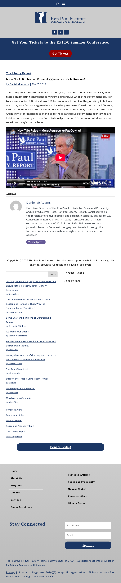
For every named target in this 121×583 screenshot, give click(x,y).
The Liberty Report (18, 73)
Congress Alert (14, 409)
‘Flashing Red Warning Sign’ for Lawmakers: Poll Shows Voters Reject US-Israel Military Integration (31, 285)
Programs (17, 485)
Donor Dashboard (22, 507)
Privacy (10, 572)
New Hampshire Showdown (20, 388)
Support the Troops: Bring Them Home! (27, 378)
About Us (16, 478)
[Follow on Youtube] (66, 32)
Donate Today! (60, 447)
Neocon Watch (14, 420)
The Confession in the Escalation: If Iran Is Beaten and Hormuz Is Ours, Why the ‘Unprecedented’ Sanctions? (28, 304)
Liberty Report (77, 503)
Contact (16, 499)
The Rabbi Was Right (17, 369)
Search (52, 274)
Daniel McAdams (19, 84)
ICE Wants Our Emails (17, 331)
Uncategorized (14, 436)
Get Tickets (60, 53)
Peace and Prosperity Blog (20, 425)
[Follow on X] (60, 32)
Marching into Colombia (18, 397)
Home (14, 470)
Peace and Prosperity (81, 481)
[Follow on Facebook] (54, 32)
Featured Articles (15, 415)
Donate (15, 492)
